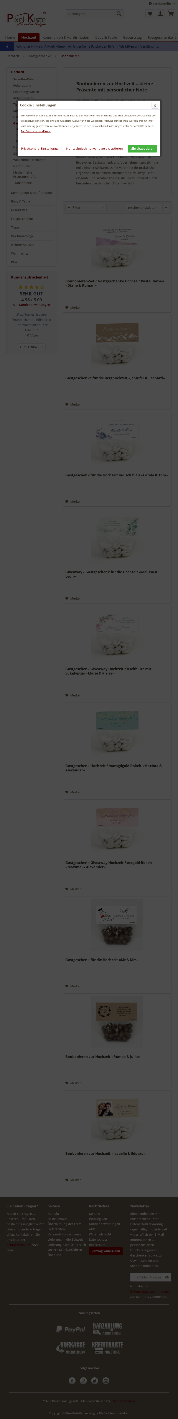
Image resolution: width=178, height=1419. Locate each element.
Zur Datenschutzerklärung (36, 131)
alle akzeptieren (142, 148)
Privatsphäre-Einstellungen (41, 148)
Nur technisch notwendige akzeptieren (94, 148)
